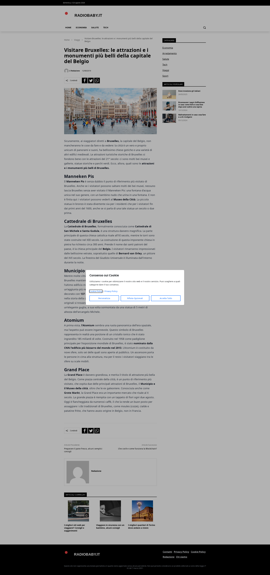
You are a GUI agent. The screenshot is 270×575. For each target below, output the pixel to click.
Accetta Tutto (166, 298)
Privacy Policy (110, 291)
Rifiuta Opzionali (135, 298)
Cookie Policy (95, 291)
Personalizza (104, 298)
